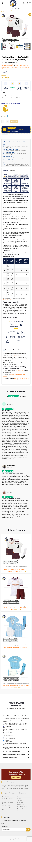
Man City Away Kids (16, 67)
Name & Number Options (11, 163)
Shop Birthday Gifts (16, 777)
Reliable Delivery (10, 152)
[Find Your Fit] (4, 157)
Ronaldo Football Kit (6, 807)
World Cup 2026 (5, 796)
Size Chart (19, 800)
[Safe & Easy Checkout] (4, 160)
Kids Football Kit (19, 370)
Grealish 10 (10, 566)
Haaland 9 (11, 644)
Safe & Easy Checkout (11, 159)
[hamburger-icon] (3, 3)
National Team (19, 606)
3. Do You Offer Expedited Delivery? (11, 751)
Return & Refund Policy (22, 806)
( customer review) (12, 72)
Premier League (18, 8)
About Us (19, 798)
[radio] (4, 95)
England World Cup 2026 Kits (7, 799)
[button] (30, 46)
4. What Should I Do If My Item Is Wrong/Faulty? (14, 754)
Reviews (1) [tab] (12, 170)
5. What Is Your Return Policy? (10, 757)
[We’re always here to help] (4, 150)
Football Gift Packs (6, 805)
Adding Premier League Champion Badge (10, 103)
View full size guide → (7, 299)
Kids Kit (22, 65)
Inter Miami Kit (5, 812)
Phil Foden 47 (25, 64)
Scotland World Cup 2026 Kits (7, 803)
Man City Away (8, 67)
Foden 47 (18, 65)
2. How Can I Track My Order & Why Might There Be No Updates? (15, 748)
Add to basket (14, 121)
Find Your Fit (9, 156)
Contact (19, 810)
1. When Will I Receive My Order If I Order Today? (14, 715)
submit (28, 829)
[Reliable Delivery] (4, 153)
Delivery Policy (20, 804)
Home (12, 8)
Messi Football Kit (6, 814)
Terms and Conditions (22, 808)
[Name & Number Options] (4, 163)
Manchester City (18, 64)
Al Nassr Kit (4, 809)
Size (4, 92)
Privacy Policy (20, 802)
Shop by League (9, 65)
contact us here (17, 355)
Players (3, 65)
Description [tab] (5, 170)
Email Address (4, 826)
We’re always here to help (12, 149)
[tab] (5, 171)
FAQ (18, 796)
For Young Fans (9, 144)
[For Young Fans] (4, 145)
